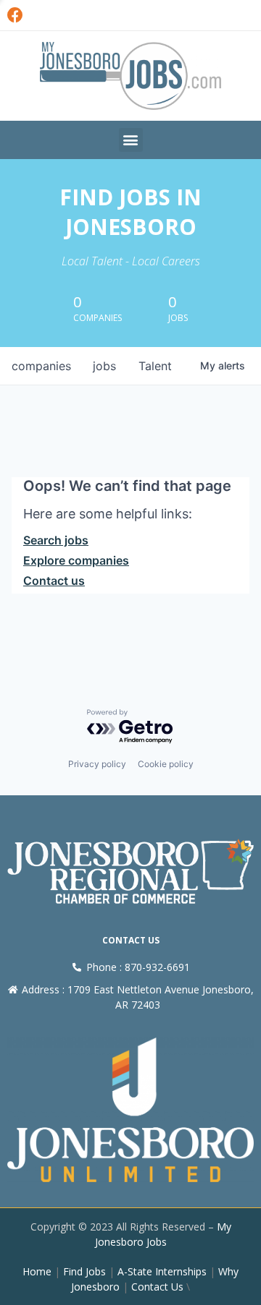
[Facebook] (15, 15)
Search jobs (55, 540)
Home (36, 1271)
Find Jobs (84, 1271)
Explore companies (76, 560)
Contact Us (157, 1286)
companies (41, 366)
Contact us (54, 580)
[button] (131, 140)
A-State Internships (162, 1271)
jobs (104, 366)
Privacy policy (97, 763)
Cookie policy (166, 763)
